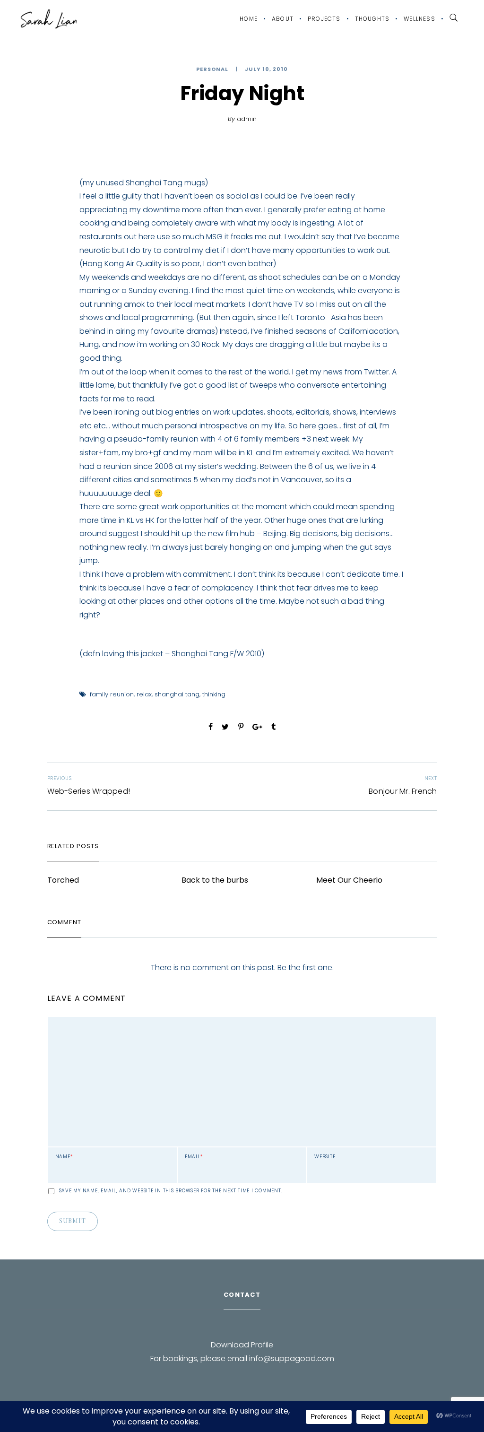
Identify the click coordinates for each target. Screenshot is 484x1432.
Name (64, 1156)
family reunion (112, 694)
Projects (324, 19)
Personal (212, 69)
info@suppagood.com (291, 1358)
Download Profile (242, 1344)
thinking (213, 694)
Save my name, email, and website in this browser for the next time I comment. (171, 1191)
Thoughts (372, 19)
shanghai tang (177, 694)
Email (194, 1156)
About (283, 19)
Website (324, 1156)
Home (249, 19)
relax (144, 694)
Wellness (419, 19)
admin (247, 118)
